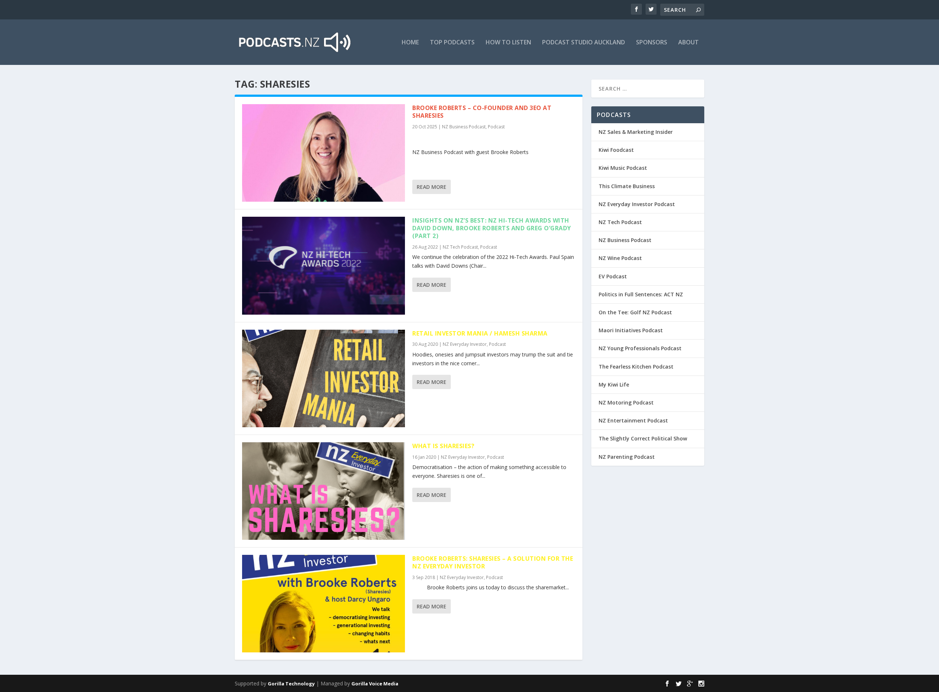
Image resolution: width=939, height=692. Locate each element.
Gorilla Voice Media (374, 683)
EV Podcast (613, 276)
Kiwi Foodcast (616, 149)
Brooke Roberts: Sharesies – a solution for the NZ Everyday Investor (492, 562)
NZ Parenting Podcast (627, 456)
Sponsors (651, 42)
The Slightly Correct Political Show (643, 438)
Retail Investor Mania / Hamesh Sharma (480, 333)
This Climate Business (627, 186)
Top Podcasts (452, 42)
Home (410, 42)
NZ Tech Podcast (460, 247)
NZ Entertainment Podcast (633, 420)
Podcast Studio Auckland (583, 42)
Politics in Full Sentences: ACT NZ (641, 294)
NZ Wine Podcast (620, 258)
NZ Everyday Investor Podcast (637, 204)
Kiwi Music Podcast (623, 167)
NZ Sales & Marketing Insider (636, 131)
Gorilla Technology (291, 683)
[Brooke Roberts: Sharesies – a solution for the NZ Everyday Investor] (323, 603)
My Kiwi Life (614, 384)
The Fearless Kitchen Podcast (636, 366)
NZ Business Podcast (464, 127)
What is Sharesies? (443, 446)
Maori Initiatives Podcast (631, 330)
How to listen (508, 42)
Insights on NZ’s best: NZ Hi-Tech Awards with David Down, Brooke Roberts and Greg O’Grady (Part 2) (491, 228)
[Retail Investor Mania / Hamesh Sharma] (323, 378)
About (688, 42)
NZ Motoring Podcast (626, 402)
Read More (431, 186)
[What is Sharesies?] (323, 491)
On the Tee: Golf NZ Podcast (635, 312)
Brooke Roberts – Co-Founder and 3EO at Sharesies (481, 112)
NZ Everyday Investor (465, 344)
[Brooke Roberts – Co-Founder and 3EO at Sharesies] (323, 153)
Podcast (496, 127)
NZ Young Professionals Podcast (640, 348)
